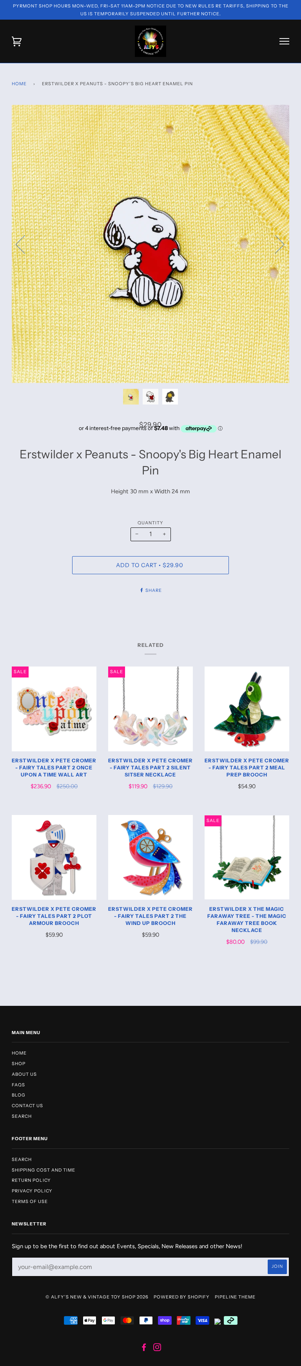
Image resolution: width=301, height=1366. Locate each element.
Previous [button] (25, 244)
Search (22, 1116)
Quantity (150, 523)
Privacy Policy (32, 1191)
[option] (150, 244)
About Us (24, 1074)
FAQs (18, 1085)
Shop (18, 1063)
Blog (18, 1095)
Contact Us (27, 1105)
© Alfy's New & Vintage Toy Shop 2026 (97, 1297)
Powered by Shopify (182, 1297)
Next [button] (275, 244)
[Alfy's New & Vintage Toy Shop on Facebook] (144, 1348)
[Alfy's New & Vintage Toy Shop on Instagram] (157, 1348)
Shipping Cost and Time (43, 1170)
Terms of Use (30, 1201)
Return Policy (31, 1180)
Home (19, 83)
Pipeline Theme (235, 1297)
